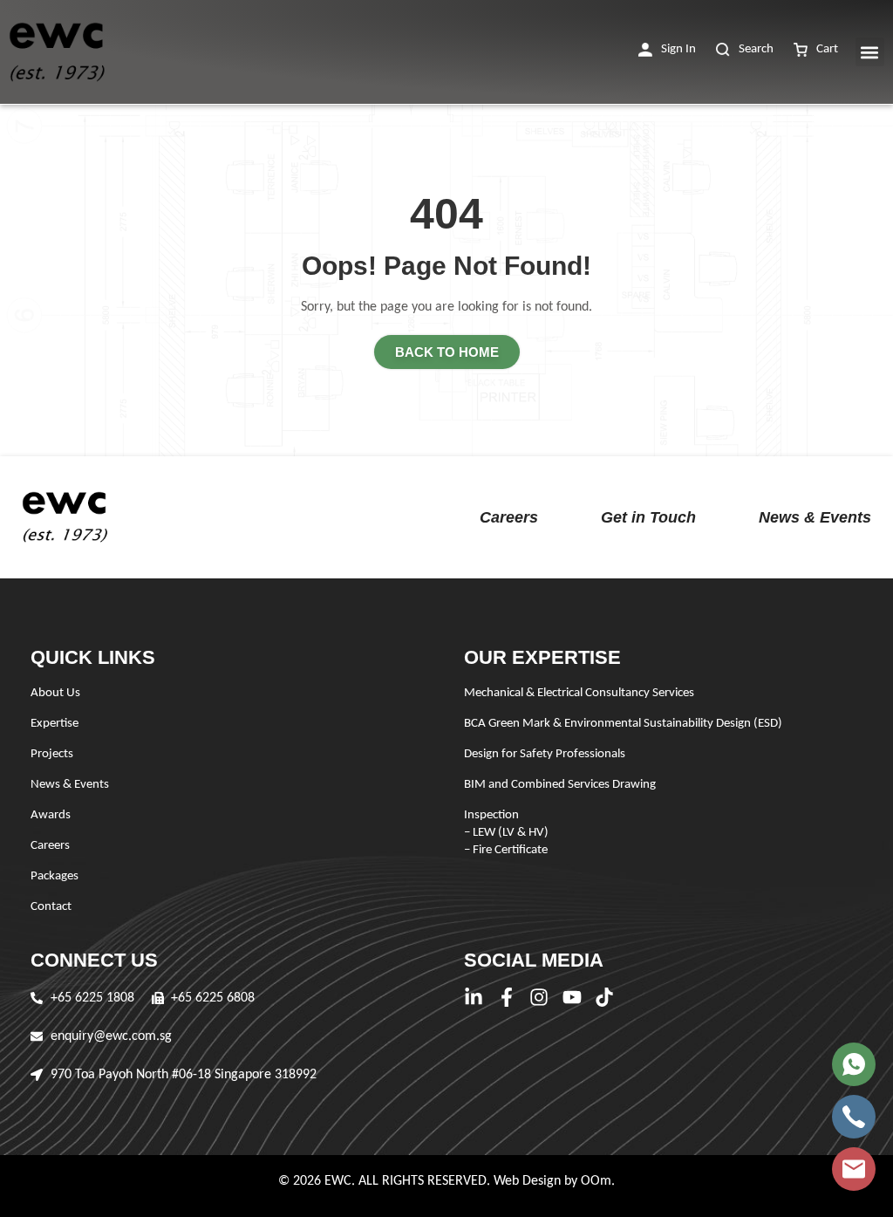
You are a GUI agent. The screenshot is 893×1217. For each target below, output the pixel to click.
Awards (51, 815)
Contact (51, 906)
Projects (52, 754)
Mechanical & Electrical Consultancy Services (579, 693)
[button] (667, 50)
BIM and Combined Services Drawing (560, 784)
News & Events (815, 517)
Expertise (54, 723)
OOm (596, 1181)
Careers (509, 517)
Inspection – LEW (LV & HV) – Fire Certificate (506, 833)
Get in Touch (648, 517)
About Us (55, 693)
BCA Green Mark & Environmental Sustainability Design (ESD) (623, 723)
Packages (54, 876)
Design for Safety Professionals (544, 754)
